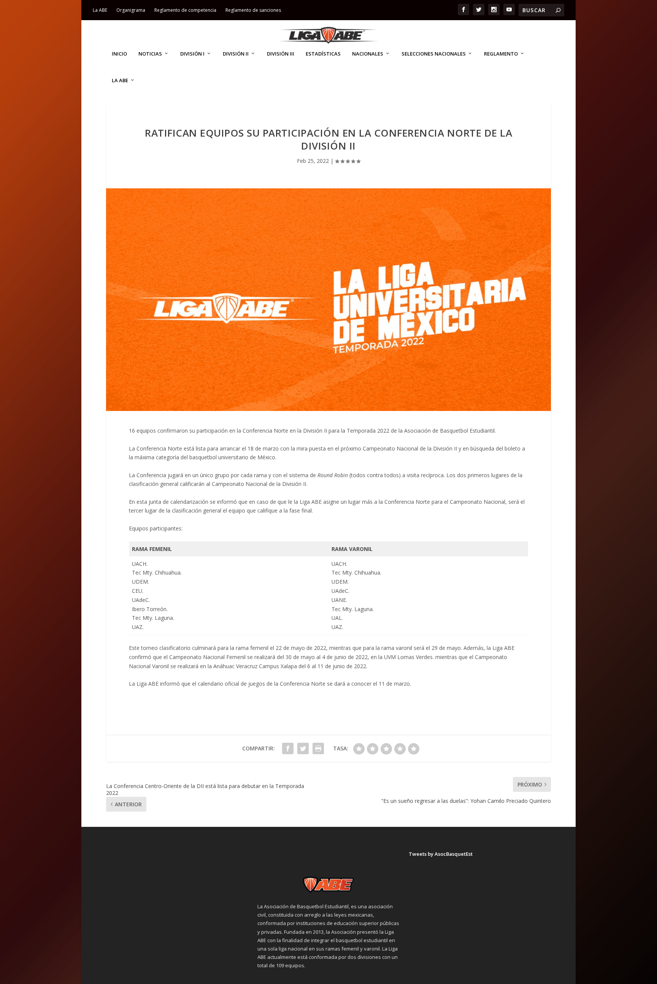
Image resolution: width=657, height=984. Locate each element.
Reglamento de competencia (185, 10)
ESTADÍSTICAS (323, 54)
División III (280, 54)
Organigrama (130, 10)
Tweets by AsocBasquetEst (441, 853)
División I (192, 54)
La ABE (100, 10)
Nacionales (367, 54)
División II (236, 54)
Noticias (150, 54)
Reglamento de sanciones (253, 10)
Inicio (119, 54)
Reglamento (501, 54)
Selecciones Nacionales (434, 54)
